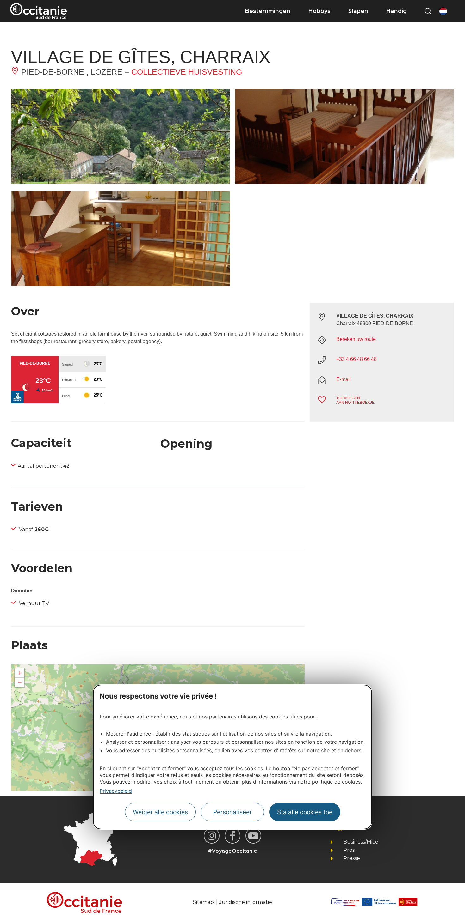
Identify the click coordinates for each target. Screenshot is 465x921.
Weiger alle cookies (160, 812)
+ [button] (20, 673)
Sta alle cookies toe (304, 812)
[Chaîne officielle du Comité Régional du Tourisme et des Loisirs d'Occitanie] (253, 836)
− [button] (20, 682)
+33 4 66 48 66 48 (356, 359)
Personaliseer (232, 812)
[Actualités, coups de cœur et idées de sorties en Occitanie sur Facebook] (232, 836)
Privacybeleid (116, 791)
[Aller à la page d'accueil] (38, 11)
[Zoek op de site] (428, 11)
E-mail (343, 379)
